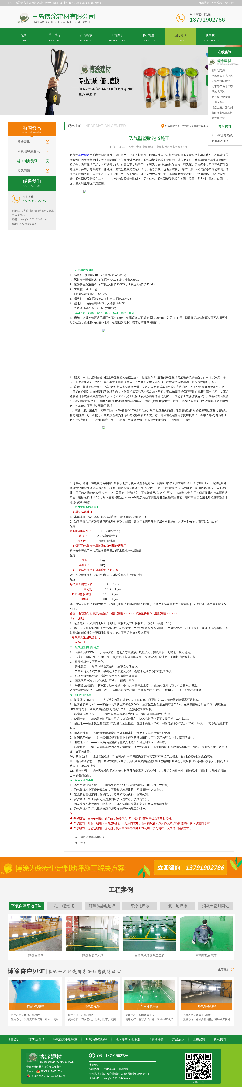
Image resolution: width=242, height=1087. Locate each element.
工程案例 (199, 1039)
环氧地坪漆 (156, 1039)
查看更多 (223, 969)
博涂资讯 (23, 142)
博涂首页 (14, 1039)
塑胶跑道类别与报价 (92, 837)
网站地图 (229, 2)
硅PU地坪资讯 (27, 161)
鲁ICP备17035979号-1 (53, 1071)
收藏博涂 (204, 2)
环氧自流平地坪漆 (65, 1039)
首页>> (186, 126)
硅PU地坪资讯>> (199, 126)
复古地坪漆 (218, 118)
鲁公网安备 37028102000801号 (48, 1075)
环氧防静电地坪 (96, 1039)
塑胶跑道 (84, 154)
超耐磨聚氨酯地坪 (222, 112)
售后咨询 (225, 126)
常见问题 (23, 171)
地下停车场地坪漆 (128, 1039)
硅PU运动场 (36, 1039)
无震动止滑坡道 (221, 97)
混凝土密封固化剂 (222, 107)
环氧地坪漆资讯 (28, 151)
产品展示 (178, 1039)
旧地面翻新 (218, 102)
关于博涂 (216, 2)
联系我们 (220, 1039)
